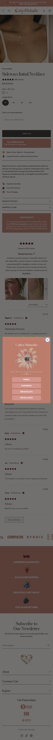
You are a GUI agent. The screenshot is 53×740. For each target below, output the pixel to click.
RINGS (26, 380)
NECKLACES (26, 398)
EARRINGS (26, 386)
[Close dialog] (47, 340)
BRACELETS (26, 392)
